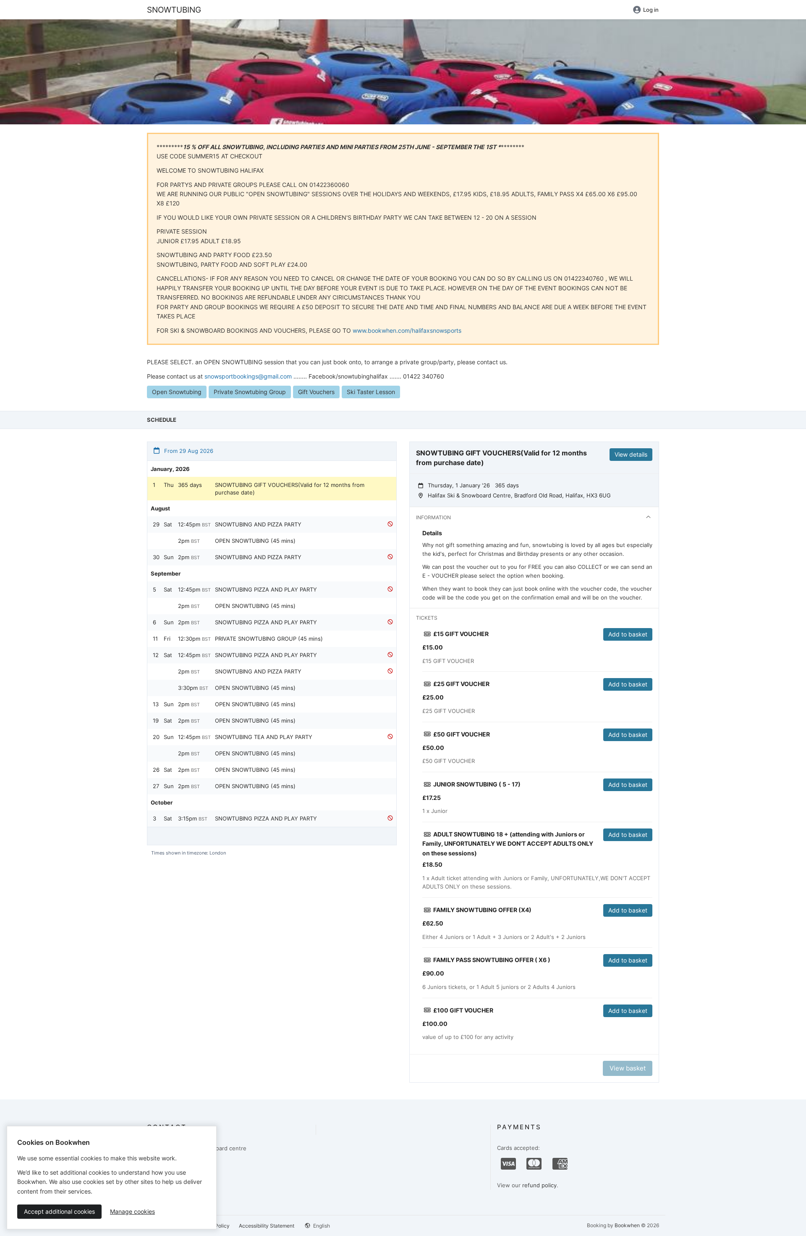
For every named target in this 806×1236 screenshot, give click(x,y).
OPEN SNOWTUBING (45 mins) (255, 540)
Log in (651, 9)
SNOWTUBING (174, 10)
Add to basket (627, 634)
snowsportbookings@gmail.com (248, 376)
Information (433, 517)
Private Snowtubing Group (250, 391)
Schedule (161, 419)
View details (631, 454)
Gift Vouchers (316, 391)
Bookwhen (627, 1225)
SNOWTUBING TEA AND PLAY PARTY (263, 737)
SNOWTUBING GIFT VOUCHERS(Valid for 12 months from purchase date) (289, 488)
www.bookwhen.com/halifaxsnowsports (407, 330)
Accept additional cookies (59, 1211)
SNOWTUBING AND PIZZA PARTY (258, 524)
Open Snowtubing (177, 391)
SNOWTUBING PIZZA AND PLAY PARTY (266, 589)
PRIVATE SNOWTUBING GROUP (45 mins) (269, 638)
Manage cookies (132, 1211)
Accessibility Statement (266, 1226)
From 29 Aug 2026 (187, 450)
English (321, 1226)
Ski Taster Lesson (371, 391)
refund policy (539, 1185)
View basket (628, 1068)
